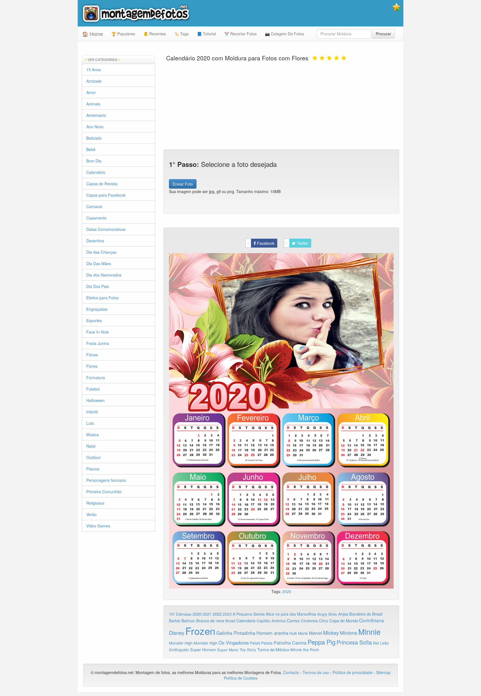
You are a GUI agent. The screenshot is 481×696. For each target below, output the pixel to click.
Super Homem (203, 649)
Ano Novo (95, 126)
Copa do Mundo (343, 620)
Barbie (174, 620)
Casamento (96, 218)
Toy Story (248, 649)
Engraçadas (96, 309)
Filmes (92, 354)
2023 (227, 614)
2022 (217, 614)
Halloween (95, 400)
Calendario (246, 620)
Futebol (93, 389)
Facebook (260, 243)
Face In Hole (97, 332)
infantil (92, 411)
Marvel (315, 633)
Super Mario (228, 649)
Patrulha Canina (290, 642)
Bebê (90, 149)
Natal (90, 446)
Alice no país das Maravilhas (291, 614)
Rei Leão (381, 643)
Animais (93, 104)
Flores (91, 366)
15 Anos (93, 69)
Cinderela (309, 620)
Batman (188, 620)
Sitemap (383, 672)
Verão (91, 514)
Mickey (331, 632)
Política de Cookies (240, 678)
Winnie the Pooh (304, 649)
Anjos (343, 614)
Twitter (297, 243)
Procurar (383, 33)
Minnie (369, 631)
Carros (293, 620)
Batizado (94, 138)
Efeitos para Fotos (102, 297)
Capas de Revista (101, 183)
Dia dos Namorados (103, 275)
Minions (348, 632)
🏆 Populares (123, 33)
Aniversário (96, 115)
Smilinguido (179, 649)
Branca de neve (210, 620)
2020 (286, 591)
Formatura (95, 377)
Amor (91, 92)
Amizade (94, 81)
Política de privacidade (352, 672)
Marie (303, 633)
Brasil (230, 620)
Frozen (200, 631)
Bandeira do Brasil (365, 614)
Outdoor (93, 457)
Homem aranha (272, 633)
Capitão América (271, 620)
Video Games (98, 526)
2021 (207, 614)
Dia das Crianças (101, 252)
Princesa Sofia (354, 642)
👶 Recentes (154, 33)
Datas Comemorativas (106, 229)
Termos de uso (316, 672)
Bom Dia (93, 161)
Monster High (181, 643)
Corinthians (371, 620)
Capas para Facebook (106, 195)
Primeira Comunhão (104, 491)
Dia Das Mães (98, 263)
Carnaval (94, 206)
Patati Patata (261, 643)
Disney (176, 632)
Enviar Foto (183, 184)
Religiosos (95, 503)
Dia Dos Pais (97, 286)
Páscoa (92, 469)
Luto (90, 423)
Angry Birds (327, 614)
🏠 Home (92, 33)
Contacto (291, 672)
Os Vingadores (234, 642)
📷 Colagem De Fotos (284, 33)
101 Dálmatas (180, 614)
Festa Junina (97, 343)
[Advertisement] (281, 105)
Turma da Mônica (273, 649)
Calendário (95, 172)
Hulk (293, 633)
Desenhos (95, 240)
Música (92, 434)
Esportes (94, 320)
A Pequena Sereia (249, 614)
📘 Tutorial (206, 33)
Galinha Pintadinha (235, 633)
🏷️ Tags (181, 33)
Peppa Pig (321, 641)
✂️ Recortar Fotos (240, 33)
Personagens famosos (106, 480)
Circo (323, 620)
